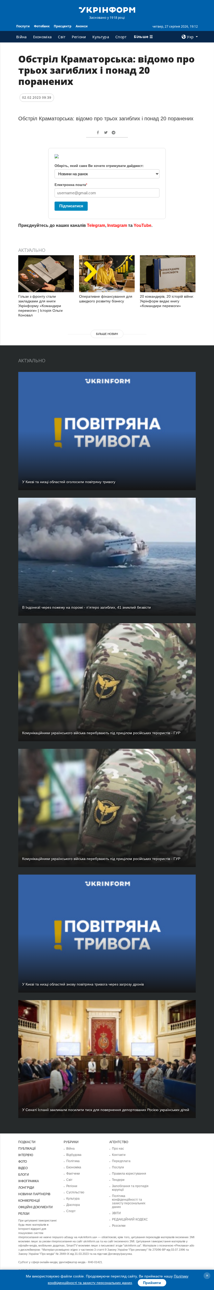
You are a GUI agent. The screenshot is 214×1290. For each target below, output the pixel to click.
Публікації (26, 1148)
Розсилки (119, 1225)
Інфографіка (28, 1181)
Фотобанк (42, 26)
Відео (23, 1168)
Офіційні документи (35, 1207)
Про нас (118, 1148)
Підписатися (71, 206)
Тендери (118, 1180)
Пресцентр (63, 26)
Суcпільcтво (75, 1192)
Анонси (82, 26)
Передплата (121, 1161)
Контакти (119, 1155)
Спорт (121, 36)
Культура (100, 36)
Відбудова (73, 1155)
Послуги (23, 26)
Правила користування (129, 1173)
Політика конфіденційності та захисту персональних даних (128, 1201)
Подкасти (26, 1142)
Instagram (117, 225)
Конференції (29, 1200)
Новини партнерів (34, 1194)
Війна (21, 36)
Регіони (79, 36)
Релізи (23, 1214)
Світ (62, 36)
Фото (22, 1161)
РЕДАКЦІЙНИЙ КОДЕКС (130, 1219)
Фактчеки (73, 1173)
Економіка (42, 36)
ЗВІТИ (116, 1213)
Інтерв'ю (25, 1155)
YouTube (142, 225)
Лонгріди (26, 1187)
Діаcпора (73, 1205)
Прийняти (152, 1283)
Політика (73, 1161)
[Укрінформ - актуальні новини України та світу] (107, 9)
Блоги (23, 1174)
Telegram (96, 225)
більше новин (107, 333)
